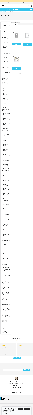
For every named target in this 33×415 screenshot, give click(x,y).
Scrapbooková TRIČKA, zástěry (5, 84)
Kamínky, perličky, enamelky (5, 145)
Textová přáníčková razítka (6, 135)
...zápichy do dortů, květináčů (6, 69)
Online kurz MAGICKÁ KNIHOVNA (5, 323)
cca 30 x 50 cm (5, 259)
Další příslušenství (5, 128)
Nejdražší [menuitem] (25, 24)
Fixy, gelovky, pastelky (6, 180)
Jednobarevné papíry (6, 93)
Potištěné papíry (5, 94)
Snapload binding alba (6, 115)
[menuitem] (2, 9)
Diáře (4, 125)
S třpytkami (7, 220)
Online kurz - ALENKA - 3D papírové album (6, 270)
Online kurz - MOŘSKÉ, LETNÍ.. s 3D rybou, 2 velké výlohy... (6, 272)
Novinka (6, 27)
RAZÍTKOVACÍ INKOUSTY (5, 200)
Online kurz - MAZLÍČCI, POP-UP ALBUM (5, 278)
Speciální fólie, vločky (6, 192)
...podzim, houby (5, 48)
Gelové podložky (5, 185)
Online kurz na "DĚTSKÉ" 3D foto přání (5, 294)
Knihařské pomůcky (5, 263)
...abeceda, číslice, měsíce (5, 39)
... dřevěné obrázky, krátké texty (6, 76)
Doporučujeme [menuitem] (14, 24)
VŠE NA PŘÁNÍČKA (5, 130)
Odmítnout (20, 409)
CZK (24, 2)
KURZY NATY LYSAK (6, 267)
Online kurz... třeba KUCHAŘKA (5, 300)
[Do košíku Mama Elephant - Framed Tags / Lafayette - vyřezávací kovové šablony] (16, 44)
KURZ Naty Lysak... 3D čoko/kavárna (5, 311)
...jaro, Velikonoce (5, 58)
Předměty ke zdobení (6, 194)
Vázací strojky (5, 241)
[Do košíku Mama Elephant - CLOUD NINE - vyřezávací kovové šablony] (16, 68)
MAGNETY (4, 229)
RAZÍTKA (3, 159)
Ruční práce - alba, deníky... (6, 79)
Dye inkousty (5, 208)
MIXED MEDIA (4, 175)
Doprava (1, 2)
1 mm (4, 252)
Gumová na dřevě (5, 163)
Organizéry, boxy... (6, 224)
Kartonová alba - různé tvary (6, 124)
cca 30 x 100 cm (5, 261)
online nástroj (12, 411)
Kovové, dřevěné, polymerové (5, 150)
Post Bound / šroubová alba (6, 114)
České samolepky (4, 37)
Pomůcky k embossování (6, 173)
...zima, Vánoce (5, 62)
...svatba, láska (5, 43)
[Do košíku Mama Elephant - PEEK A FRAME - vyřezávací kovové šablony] (27, 44)
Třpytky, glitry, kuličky (6, 183)
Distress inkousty (5, 203)
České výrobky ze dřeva (5, 67)
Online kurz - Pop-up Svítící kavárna (6, 283)
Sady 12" (4, 103)
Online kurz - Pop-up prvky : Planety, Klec (6, 290)
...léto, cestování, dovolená (5, 47)
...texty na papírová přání (6, 53)
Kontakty (5, 2)
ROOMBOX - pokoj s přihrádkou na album (5, 319)
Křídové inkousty (5, 207)
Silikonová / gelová (6, 160)
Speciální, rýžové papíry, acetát (6, 102)
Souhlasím (27, 409)
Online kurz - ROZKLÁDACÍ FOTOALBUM (6, 276)
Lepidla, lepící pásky (6, 213)
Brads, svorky (5, 151)
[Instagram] (20, 392)
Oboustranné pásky (7, 215)
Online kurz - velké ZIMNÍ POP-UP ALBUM (5, 281)
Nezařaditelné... (5, 230)
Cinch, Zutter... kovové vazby (6, 240)
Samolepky (4, 140)
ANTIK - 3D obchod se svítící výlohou (6, 314)
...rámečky (4, 65)
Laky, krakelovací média (6, 188)
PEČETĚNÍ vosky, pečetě (5, 239)
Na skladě (6, 25)
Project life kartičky (6, 97)
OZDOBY (3, 139)
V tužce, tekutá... (8, 219)
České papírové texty (5, 78)
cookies (8, 408)
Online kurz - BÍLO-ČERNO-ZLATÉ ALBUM (6, 286)
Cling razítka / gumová (6, 161)
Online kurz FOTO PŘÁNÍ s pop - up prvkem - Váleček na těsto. (6, 297)
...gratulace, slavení (6, 42)
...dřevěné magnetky (6, 71)
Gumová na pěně (5, 164)
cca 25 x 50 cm (5, 258)
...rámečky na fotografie (6, 73)
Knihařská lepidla (4, 264)
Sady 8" (4, 104)
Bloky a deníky (5, 127)
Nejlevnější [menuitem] (20, 24)
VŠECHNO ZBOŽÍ (6, 88)
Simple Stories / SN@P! (6, 118)
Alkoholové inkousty (6, 201)
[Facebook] (18, 392)
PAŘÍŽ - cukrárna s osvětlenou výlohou (5, 321)
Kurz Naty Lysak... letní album (6, 304)
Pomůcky (4, 198)
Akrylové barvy (5, 177)
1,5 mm (4, 253)
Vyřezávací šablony (6, 235)
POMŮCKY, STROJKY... (5, 211)
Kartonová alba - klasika (6, 122)
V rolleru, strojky (8, 218)
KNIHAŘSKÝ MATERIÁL (5, 249)
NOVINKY (4, 31)
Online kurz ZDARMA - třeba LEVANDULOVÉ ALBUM (6, 303)
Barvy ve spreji (5, 179)
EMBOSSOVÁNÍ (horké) (5, 170)
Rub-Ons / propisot (6, 148)
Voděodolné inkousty (6, 204)
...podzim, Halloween (6, 61)
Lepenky (4, 98)
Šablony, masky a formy (6, 193)
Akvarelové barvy (5, 176)
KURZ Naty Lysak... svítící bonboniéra (5, 306)
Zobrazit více (16, 357)
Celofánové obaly (5, 133)
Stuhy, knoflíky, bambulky (6, 155)
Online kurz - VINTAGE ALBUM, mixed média (5, 288)
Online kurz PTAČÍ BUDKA (6, 292)
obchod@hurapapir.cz (17, 385)
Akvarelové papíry (5, 95)
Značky (4, 326)
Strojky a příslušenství (6, 234)
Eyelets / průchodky (6, 153)
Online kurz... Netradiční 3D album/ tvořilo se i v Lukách (6, 316)
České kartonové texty (5, 52)
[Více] (30, 9)
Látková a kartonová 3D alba (6, 120)
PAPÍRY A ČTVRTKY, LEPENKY (5, 91)
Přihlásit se (26, 369)
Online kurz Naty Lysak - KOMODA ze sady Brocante (6, 309)
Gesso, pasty (5, 184)
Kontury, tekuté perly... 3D (6, 190)
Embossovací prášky (6, 171)
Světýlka (4, 228)
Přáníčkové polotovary (6, 131)
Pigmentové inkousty (6, 205)
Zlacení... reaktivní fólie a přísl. (6, 197)
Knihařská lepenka (4, 251)
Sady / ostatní (5, 107)
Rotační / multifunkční (6, 165)
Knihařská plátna (4, 257)
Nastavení (5, 413)
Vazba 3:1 (4, 244)
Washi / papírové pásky (6, 141)
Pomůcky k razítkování (6, 168)
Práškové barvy (5, 181)
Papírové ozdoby (5, 146)
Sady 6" (4, 106)
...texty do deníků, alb (6, 54)
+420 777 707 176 (29, 5)
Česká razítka (4, 82)
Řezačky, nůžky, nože (6, 225)
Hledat (22, 6)
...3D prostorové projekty (6, 72)
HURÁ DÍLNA (5, 34)
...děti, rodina (5, 56)
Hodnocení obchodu (16, 338)
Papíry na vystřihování (6, 99)
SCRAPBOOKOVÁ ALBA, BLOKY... (5, 110)
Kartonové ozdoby (5, 154)
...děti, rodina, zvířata (6, 41)
